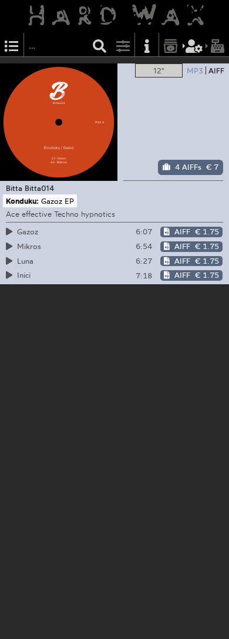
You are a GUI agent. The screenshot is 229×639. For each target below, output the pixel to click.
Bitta (14, 188)
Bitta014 (39, 188)
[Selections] (11, 45)
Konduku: (22, 201)
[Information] (147, 45)
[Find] (100, 45)
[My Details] (194, 45)
